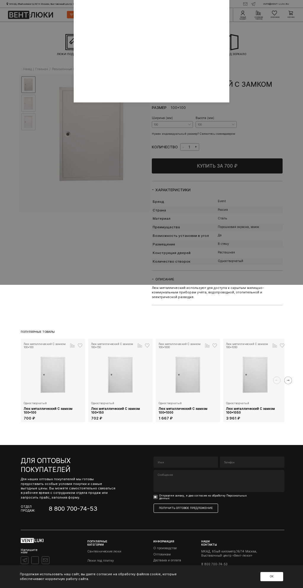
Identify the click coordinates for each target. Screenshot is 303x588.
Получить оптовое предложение (186, 508)
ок (271, 576)
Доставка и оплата (167, 560)
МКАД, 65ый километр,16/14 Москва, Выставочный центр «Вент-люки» (229, 553)
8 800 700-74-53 (73, 508)
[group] (53, 380)
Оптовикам (162, 554)
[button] (277, 380)
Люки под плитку (100, 560)
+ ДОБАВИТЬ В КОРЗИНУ (53, 421)
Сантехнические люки (104, 551)
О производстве (165, 548)
